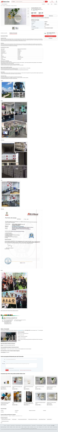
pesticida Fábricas (49, 419)
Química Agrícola (8, 5)
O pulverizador (16, 410)
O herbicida (44, 410)
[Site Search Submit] (46, 1)
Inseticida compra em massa (4, 421)
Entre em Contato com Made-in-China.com (26, 425)
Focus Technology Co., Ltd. (28, 428)
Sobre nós (5, 425)
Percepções (44, 425)
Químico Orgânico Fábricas (42, 419)
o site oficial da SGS (20, 330)
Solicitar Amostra (46, 17)
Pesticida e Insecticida (14, 5)
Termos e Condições (55, 429)
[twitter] (53, 425)
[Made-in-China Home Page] (5, 1)
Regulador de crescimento (32, 410)
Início (1, 5)
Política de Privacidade (18, 425)
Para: (4, 361)
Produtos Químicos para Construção (5, 419)
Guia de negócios (49, 425)
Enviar (7, 370)
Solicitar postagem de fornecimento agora (25, 370)
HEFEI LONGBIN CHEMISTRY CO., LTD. (37, 9)
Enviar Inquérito (37, 15)
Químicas (4, 5)
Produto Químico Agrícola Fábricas (22, 419)
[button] (56, 1)
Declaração (8, 425)
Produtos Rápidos (34, 425)
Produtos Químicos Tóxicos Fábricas (32, 419)
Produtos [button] (13, 1)
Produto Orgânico (14, 419)
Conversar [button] (51, 15)
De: (4, 359)
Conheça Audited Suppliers (39, 425)
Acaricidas (2, 410)
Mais (1, 422)
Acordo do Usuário (13, 425)
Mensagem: (3, 363)
